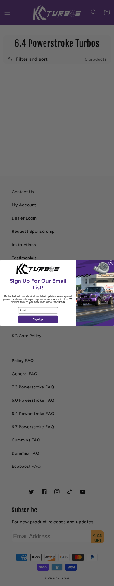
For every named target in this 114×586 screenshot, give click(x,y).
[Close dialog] (111, 263)
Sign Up (38, 319)
